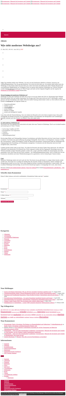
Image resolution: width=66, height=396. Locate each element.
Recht (5, 248)
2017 (10, 309)
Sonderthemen (8, 250)
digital (51, 309)
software (54, 314)
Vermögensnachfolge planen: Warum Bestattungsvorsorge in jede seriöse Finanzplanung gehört (30, 293)
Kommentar (4, 189)
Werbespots (7, 254)
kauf (9, 315)
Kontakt (6, 376)
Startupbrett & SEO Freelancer (12, 351)
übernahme (43, 317)
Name (3, 192)
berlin (18, 309)
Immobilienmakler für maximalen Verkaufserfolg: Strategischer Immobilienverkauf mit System (29, 299)
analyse (12, 309)
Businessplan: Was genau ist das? (15, 335)
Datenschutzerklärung (10, 348)
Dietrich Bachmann (9, 337)
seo (42, 314)
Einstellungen (22, 394)
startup (60, 314)
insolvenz (35, 312)
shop (45, 314)
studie (11, 317)
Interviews (7, 242)
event (61, 309)
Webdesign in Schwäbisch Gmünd (10, 90)
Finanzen (6, 239)
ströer (8, 317)
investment (53, 312)
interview (41, 311)
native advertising (26, 314)
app (16, 309)
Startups (6, 251)
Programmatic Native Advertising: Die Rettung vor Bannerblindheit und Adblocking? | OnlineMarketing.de (33, 324)
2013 (2, 309)
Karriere (6, 243)
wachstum (26, 317)
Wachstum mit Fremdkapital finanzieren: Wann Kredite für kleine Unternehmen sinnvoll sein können (31, 295)
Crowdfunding (8, 368)
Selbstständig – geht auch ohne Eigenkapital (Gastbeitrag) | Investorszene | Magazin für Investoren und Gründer (34, 330)
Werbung (6, 345)
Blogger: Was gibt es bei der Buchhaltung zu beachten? (32, 337)
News (5, 53)
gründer (23, 311)
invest (47, 312)
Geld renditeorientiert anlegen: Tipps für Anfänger (22, 167)
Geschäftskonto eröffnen (9, 113)
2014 (4, 309)
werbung (36, 317)
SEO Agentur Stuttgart (10, 353)
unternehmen (20, 317)
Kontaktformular (8, 347)
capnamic (32, 309)
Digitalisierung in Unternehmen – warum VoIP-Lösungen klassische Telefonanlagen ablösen (29, 302)
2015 (7, 309)
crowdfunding (39, 309)
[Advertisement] (35, 18)
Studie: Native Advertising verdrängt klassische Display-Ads (20, 326)
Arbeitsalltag (7, 236)
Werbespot (31, 317)
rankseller (38, 314)
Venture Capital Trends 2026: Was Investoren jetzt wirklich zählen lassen (24, 301)
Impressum (7, 350)
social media (49, 314)
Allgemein (6, 40)
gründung (30, 312)
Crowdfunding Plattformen (11, 237)
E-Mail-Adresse (5, 195)
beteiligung (23, 309)
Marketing (7, 245)
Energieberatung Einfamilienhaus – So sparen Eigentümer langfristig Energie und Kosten (28, 298)
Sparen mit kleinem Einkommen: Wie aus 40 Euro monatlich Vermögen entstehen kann (27, 292)
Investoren (4, 315)
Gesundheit (7, 240)
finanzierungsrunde (15, 312)
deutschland (46, 309)
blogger (28, 309)
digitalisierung (56, 309)
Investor (58, 312)
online (33, 315)
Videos (6, 253)
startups (4, 317)
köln (12, 314)
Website (3, 198)
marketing (17, 315)
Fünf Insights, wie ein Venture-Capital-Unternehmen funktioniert (23, 332)
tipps (15, 317)
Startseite (6, 34)
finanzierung (6, 312)
